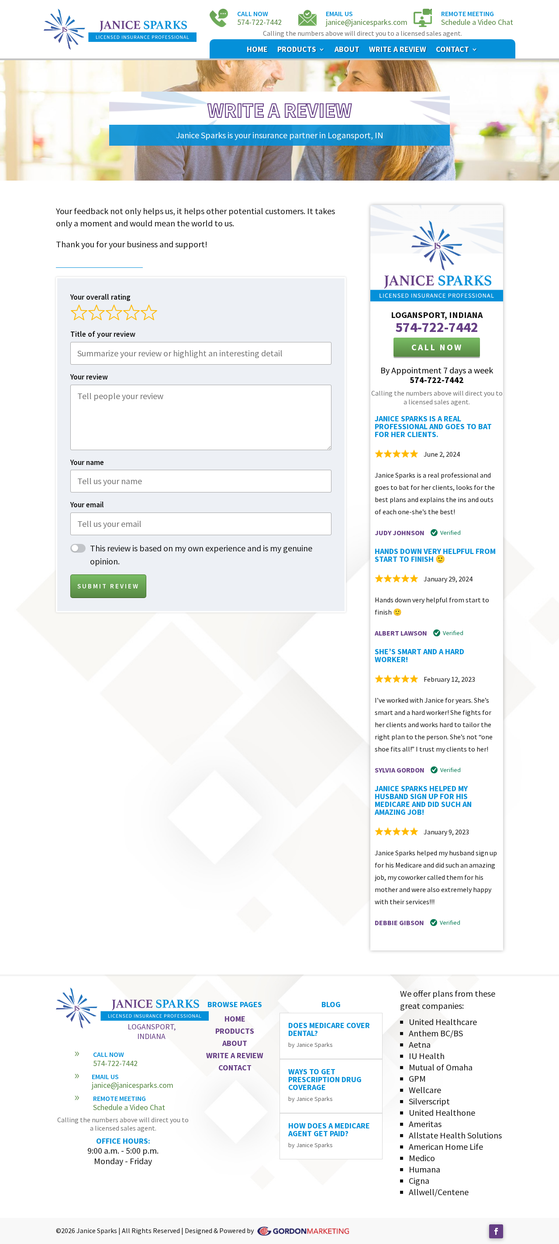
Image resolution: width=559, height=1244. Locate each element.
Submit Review (108, 586)
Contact (452, 50)
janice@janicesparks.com (366, 22)
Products (296, 50)
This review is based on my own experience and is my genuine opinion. (201, 555)
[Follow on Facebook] (496, 1231)
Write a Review (397, 50)
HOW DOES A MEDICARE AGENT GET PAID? (329, 1129)
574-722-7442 (259, 22)
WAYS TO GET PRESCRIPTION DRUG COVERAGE (325, 1079)
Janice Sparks (314, 1045)
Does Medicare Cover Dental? (329, 1029)
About (347, 50)
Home (257, 50)
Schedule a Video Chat (477, 22)
